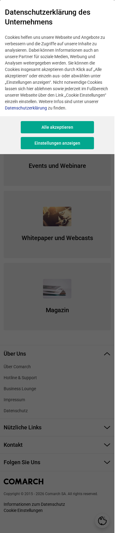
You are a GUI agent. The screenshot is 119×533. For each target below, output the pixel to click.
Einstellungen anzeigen (57, 143)
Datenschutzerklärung (26, 107)
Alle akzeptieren (57, 127)
